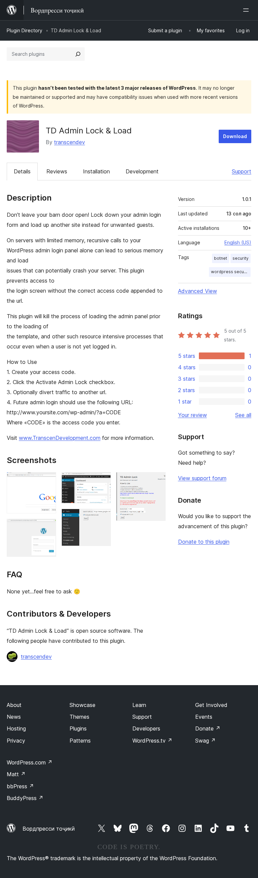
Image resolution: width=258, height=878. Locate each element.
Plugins (78, 728)
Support (241, 171)
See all (243, 415)
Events (203, 716)
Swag (205, 740)
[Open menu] (247, 10)
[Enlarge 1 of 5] (47, 481)
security (240, 258)
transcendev (69, 142)
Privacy (16, 740)
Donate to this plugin (203, 541)
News (14, 716)
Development (142, 171)
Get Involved (211, 705)
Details (22, 171)
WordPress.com (29, 762)
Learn (139, 705)
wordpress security (230, 271)
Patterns (80, 740)
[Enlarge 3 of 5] (101, 481)
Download (235, 136)
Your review (192, 415)
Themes (79, 716)
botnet (220, 258)
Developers (146, 728)
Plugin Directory (24, 30)
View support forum (202, 478)
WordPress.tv (152, 740)
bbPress (20, 786)
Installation (96, 171)
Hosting (16, 728)
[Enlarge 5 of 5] (156, 481)
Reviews (56, 171)
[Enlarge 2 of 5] (47, 528)
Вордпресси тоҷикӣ (49, 828)
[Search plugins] (78, 54)
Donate (207, 728)
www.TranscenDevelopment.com (59, 437)
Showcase (82, 705)
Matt (16, 774)
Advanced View (197, 291)
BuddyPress (25, 798)
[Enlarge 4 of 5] (101, 517)
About (14, 705)
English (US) (237, 242)
